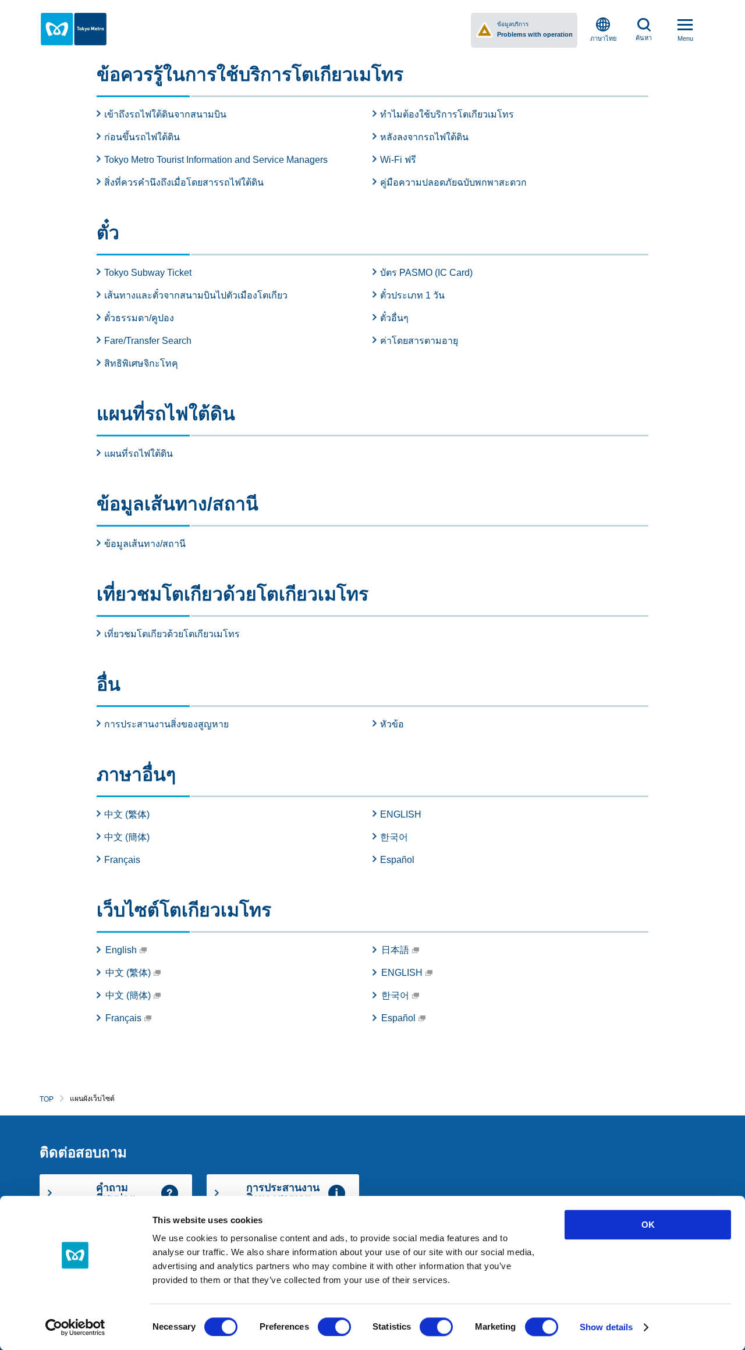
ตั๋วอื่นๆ (394, 318)
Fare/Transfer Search (147, 341)
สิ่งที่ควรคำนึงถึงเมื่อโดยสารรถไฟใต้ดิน (184, 182)
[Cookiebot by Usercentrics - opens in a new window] (75, 1327)
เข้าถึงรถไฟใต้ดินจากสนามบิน (165, 114)
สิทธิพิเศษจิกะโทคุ (141, 363)
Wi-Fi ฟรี (398, 160)
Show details (606, 1327)
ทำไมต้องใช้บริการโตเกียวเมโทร (447, 114)
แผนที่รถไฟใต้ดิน (138, 454)
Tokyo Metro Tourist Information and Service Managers (216, 160)
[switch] (334, 1326)
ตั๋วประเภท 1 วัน (412, 295)
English (121, 950)
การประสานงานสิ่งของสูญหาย (166, 724)
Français (122, 860)
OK (648, 1225)
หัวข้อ (392, 724)
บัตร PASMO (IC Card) (426, 273)
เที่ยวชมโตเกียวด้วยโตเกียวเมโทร (172, 634)
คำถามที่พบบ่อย (116, 1193)
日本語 (395, 950)
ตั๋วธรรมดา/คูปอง (139, 318)
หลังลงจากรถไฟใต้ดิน (424, 137)
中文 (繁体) (127, 814)
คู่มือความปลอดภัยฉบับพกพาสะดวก (453, 182)
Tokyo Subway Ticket (147, 273)
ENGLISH (400, 814)
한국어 (394, 837)
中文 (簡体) (127, 837)
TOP (47, 1099)
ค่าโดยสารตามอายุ (419, 341)
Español (397, 860)
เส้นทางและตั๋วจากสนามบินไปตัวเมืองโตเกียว (196, 295)
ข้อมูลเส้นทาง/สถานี (145, 544)
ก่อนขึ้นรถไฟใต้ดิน (142, 137)
